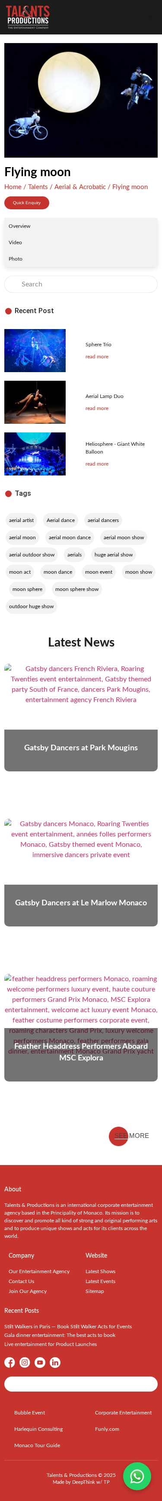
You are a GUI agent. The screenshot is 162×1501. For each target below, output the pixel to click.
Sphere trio (98, 344)
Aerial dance (61, 520)
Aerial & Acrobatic (80, 187)
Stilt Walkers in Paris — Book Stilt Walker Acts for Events (68, 1326)
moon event (98, 572)
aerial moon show (124, 537)
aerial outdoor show (31, 554)
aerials (74, 554)
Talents (38, 187)
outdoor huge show (31, 606)
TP (107, 1482)
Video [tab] (15, 242)
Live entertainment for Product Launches (50, 1344)
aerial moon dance (70, 537)
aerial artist (21, 520)
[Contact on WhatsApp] (137, 1476)
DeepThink (83, 1482)
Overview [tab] (19, 226)
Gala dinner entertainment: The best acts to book (59, 1335)
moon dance (58, 572)
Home (13, 187)
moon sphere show (76, 589)
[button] (151, 17)
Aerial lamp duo (105, 396)
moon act (20, 572)
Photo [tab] (15, 258)
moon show (138, 572)
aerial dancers (103, 520)
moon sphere (27, 589)
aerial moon (22, 537)
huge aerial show (114, 554)
